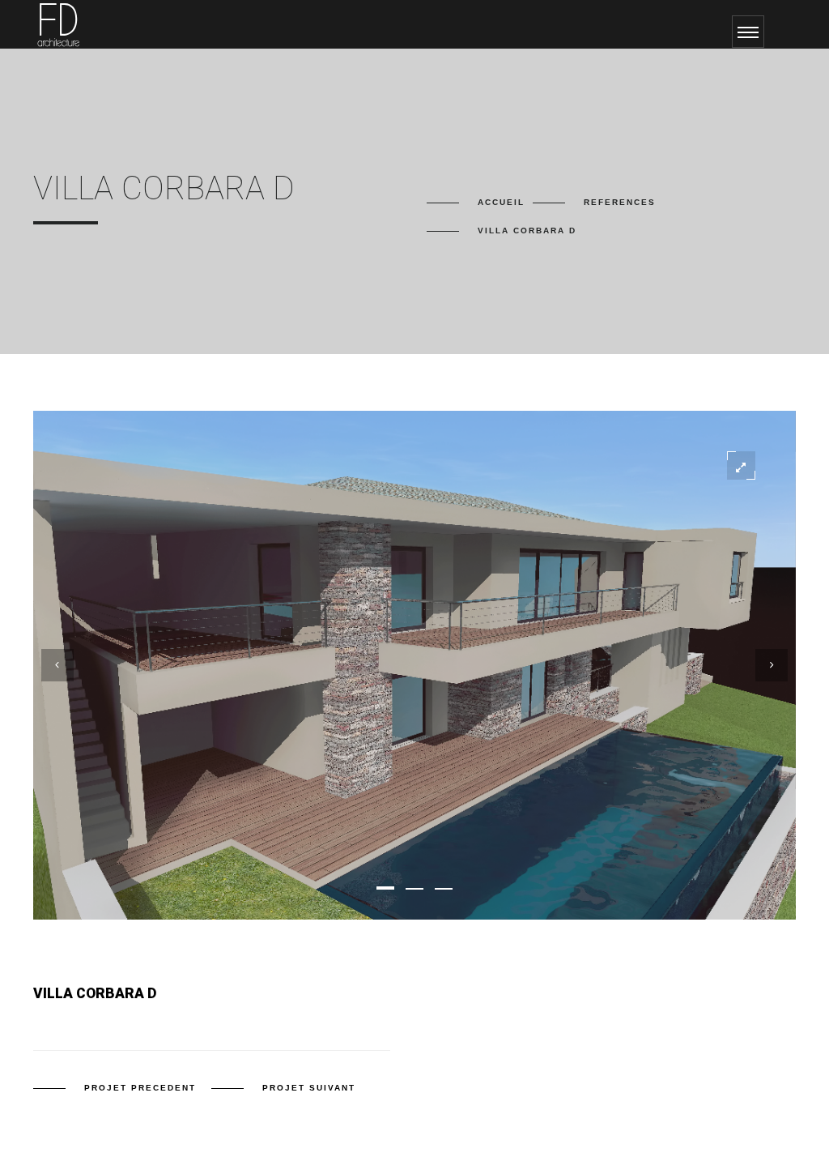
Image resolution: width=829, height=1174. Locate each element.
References (620, 202)
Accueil (501, 202)
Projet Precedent (140, 1087)
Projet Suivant (308, 1087)
